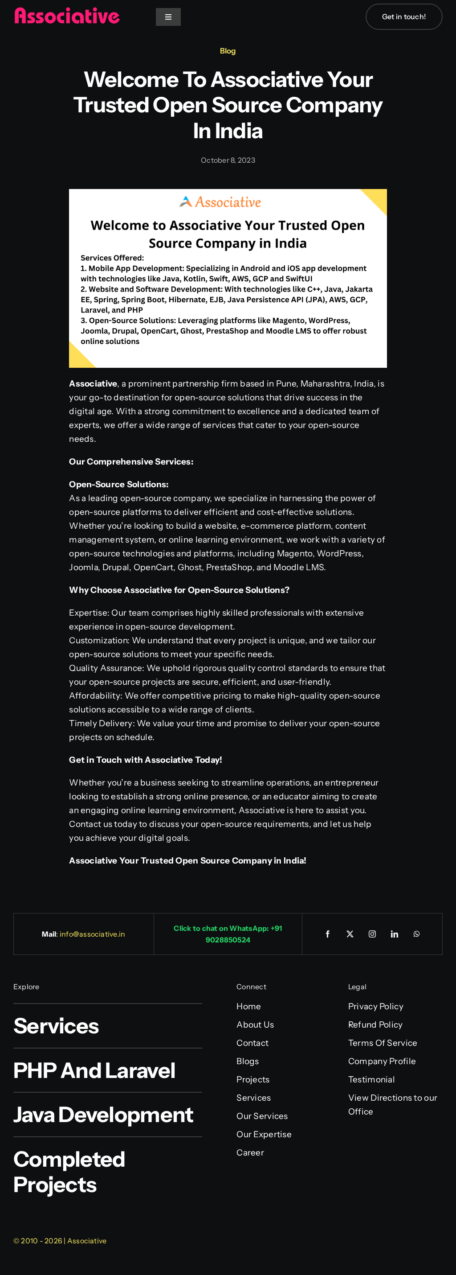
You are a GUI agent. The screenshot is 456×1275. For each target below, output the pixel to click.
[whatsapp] (417, 934)
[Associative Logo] (66, 11)
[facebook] (328, 934)
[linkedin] (394, 934)
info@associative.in (93, 934)
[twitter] (350, 934)
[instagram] (372, 934)
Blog (228, 50)
